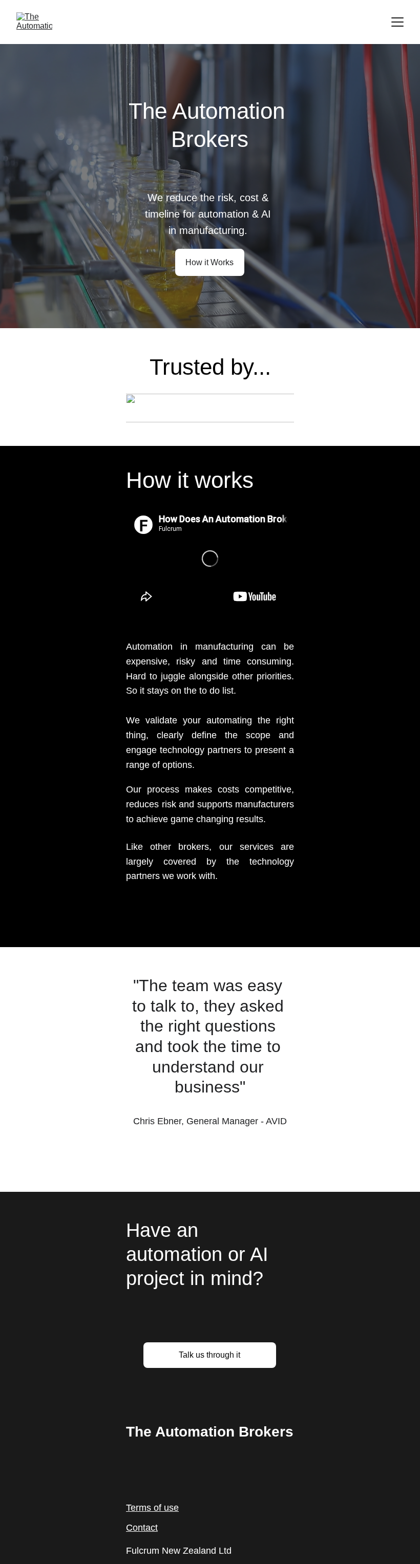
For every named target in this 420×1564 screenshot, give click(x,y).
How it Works (209, 262)
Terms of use (152, 1508)
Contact (142, 1528)
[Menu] (397, 22)
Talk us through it (209, 1355)
